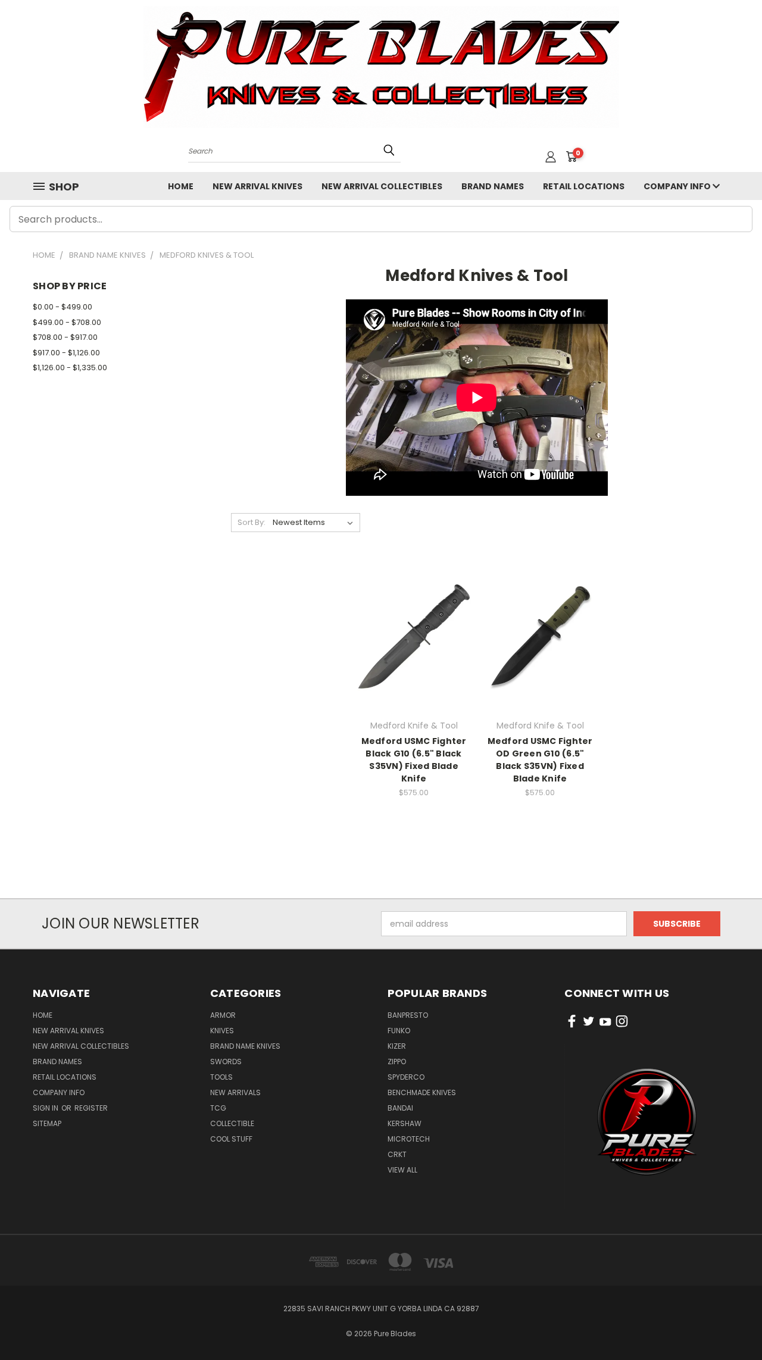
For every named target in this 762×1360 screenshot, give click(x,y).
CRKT (397, 1154)
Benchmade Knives (422, 1092)
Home (180, 186)
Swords (226, 1061)
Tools (221, 1077)
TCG (218, 1108)
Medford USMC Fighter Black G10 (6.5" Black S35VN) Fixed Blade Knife (414, 759)
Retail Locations (583, 186)
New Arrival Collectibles (381, 186)
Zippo (397, 1061)
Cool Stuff (231, 1139)
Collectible (232, 1123)
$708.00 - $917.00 (65, 337)
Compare (409, 635)
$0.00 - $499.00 (62, 306)
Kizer (397, 1046)
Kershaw (404, 1123)
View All (402, 1170)
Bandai (400, 1108)
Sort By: (252, 522)
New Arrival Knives (257, 186)
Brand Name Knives (245, 1046)
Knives (222, 1031)
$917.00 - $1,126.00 (66, 352)
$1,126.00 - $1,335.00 (70, 367)
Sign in (46, 1108)
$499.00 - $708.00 (67, 322)
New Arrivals (235, 1092)
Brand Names (492, 186)
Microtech (409, 1139)
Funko (399, 1031)
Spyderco (406, 1077)
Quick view (414, 611)
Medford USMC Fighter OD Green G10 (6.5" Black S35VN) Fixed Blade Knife (540, 759)
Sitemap (47, 1123)
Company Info (678, 186)
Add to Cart (414, 657)
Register (91, 1108)
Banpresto (408, 1015)
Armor (223, 1015)
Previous (730, 1322)
